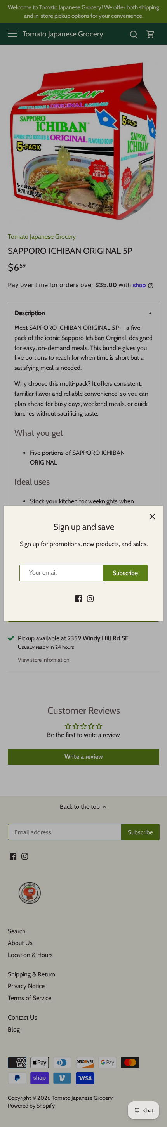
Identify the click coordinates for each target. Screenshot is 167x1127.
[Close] (152, 516)
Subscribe (125, 573)
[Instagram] (90, 598)
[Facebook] (78, 598)
